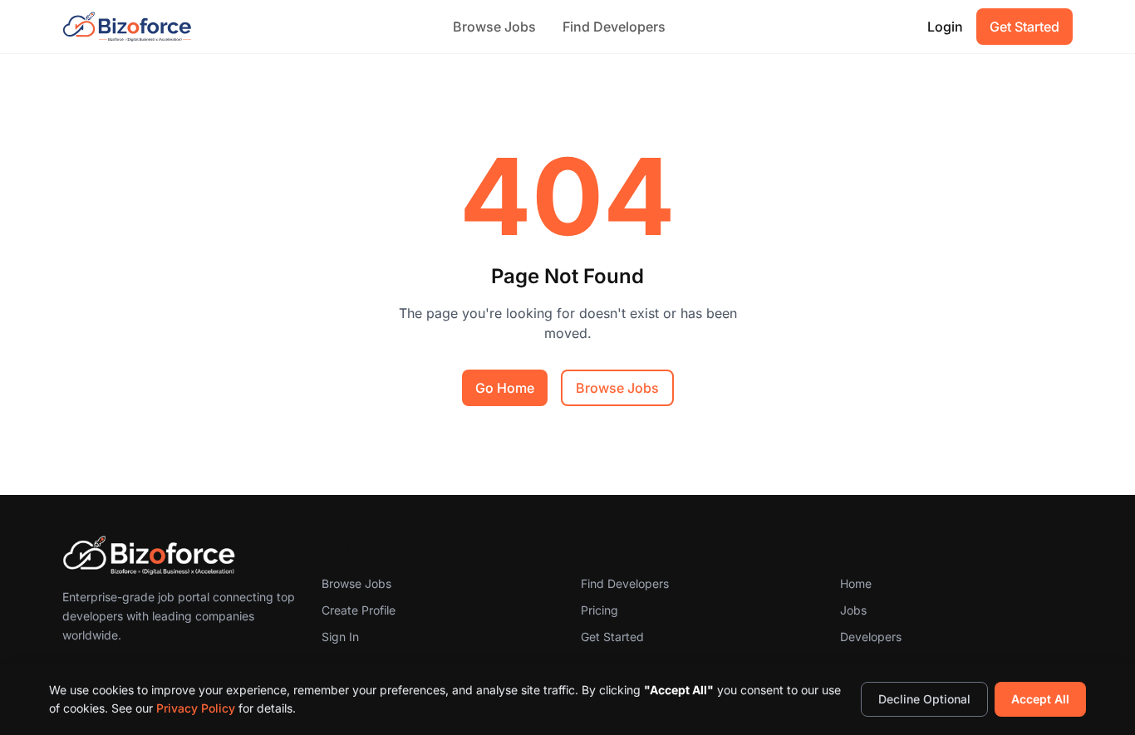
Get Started (1024, 26)
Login (945, 26)
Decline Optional (924, 699)
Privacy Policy (195, 708)
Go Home (504, 388)
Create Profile (359, 610)
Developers (871, 637)
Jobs (853, 610)
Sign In (340, 637)
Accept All (1040, 699)
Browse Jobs (494, 26)
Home (856, 583)
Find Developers (614, 26)
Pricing (599, 610)
